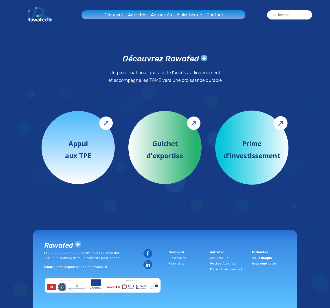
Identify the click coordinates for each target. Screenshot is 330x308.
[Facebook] (148, 253)
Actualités (161, 14)
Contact (215, 14)
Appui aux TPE (219, 258)
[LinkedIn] (148, 264)
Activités (137, 14)
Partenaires (176, 263)
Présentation (177, 258)
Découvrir (113, 14)
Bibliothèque (189, 14)
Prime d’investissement (226, 269)
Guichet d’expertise (223, 263)
